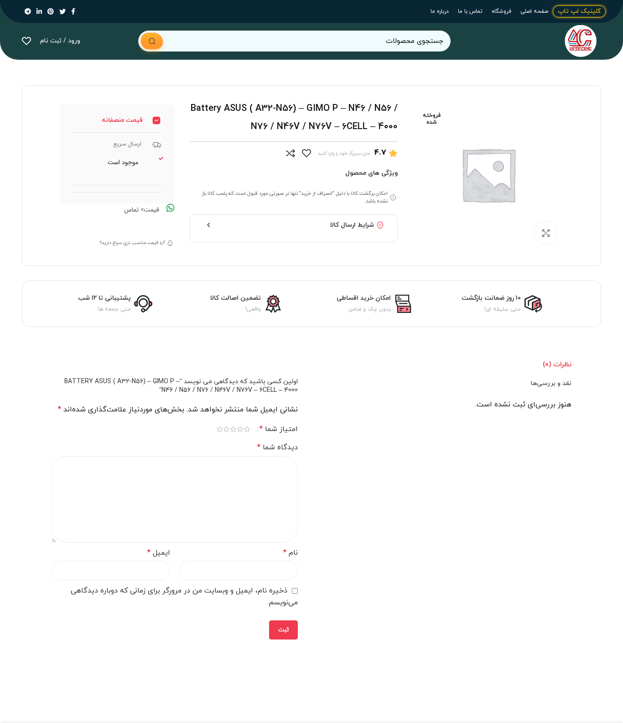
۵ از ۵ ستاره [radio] (219, 429)
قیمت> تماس (141, 210)
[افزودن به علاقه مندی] (306, 153)
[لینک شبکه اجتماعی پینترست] (51, 11)
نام (290, 553)
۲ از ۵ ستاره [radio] (240, 429)
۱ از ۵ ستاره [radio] (247, 429)
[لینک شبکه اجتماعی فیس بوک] (73, 11)
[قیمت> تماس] (170, 208)
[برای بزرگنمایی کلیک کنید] (546, 233)
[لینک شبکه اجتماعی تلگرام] (28, 11)
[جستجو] (151, 41)
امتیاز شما (279, 429)
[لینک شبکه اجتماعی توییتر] (62, 11)
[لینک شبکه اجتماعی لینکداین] (39, 11)
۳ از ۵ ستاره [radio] (233, 429)
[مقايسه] (290, 153)
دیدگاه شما (277, 447)
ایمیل (158, 553)
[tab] (557, 364)
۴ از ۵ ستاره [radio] (226, 429)
